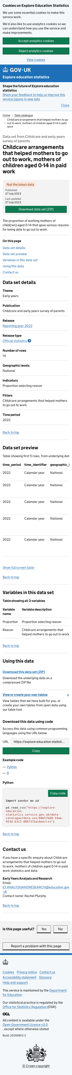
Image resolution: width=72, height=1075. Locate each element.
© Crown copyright (36, 1066)
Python (12, 767)
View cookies (36, 60)
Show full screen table (18, 568)
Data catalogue (24, 115)
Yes (46, 929)
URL (6, 742)
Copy (36, 751)
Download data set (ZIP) (36, 209)
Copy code (58, 793)
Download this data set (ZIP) (24, 672)
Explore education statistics (26, 77)
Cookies (8, 972)
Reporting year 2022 (17, 326)
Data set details (14, 248)
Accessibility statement (19, 977)
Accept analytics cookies (36, 41)
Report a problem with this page (36, 946)
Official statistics (17, 341)
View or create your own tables (25, 695)
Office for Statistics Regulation (25, 1007)
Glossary (45, 977)
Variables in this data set (20, 260)
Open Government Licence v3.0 (25, 1025)
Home (6, 115)
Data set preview (15, 254)
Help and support (15, 983)
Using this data (13, 266)
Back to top (11, 432)
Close (65, 105)
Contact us (10, 272)
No (62, 929)
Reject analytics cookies (36, 51)
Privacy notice (27, 972)
